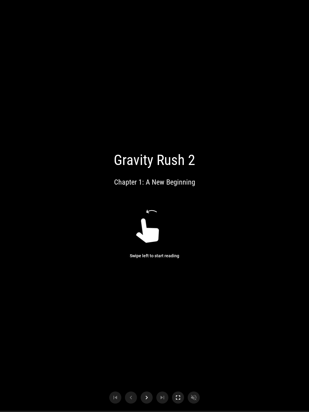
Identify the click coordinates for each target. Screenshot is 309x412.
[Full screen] (178, 397)
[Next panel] (147, 397)
